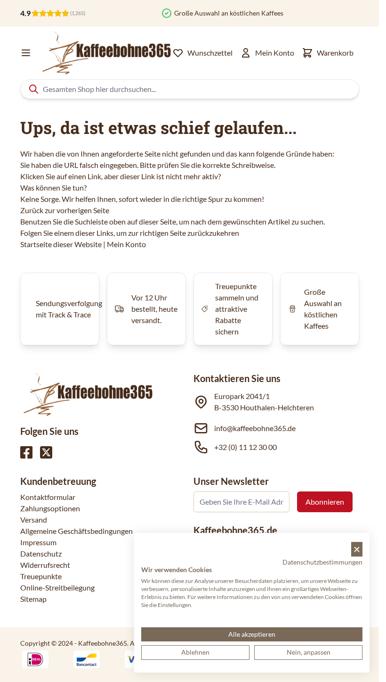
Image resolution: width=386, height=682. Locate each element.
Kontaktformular (47, 496)
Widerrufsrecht (45, 564)
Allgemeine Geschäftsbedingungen (76, 530)
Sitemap (33, 598)
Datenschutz (41, 553)
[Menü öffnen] (26, 52)
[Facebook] (26, 452)
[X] (46, 452)
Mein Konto (126, 244)
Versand (33, 519)
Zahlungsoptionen (50, 508)
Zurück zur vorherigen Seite (64, 210)
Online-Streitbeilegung (57, 587)
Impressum (38, 542)
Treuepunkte (41, 576)
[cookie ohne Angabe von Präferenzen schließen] (356, 549)
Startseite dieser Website (61, 244)
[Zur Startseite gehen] (105, 52)
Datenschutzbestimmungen (322, 562)
